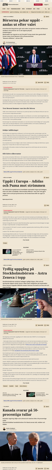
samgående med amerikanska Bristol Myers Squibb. (27, 350)
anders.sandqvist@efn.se (11, 429)
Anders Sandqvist (10, 428)
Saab (16, 386)
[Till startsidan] (11, 4)
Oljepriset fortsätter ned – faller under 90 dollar (38, 12)
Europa (5, 243)
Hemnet (5, 386)
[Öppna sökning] (45, 8)
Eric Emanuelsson (10, 42)
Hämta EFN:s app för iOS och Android (13, 172)
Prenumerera (38, 4)
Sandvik (11, 386)
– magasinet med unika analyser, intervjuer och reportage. (25, 89)
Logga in (46, 4)
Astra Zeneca (23, 386)
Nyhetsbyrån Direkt (8, 199)
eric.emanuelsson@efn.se (11, 43)
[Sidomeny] (48, 8)
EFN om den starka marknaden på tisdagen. (36, 344)
